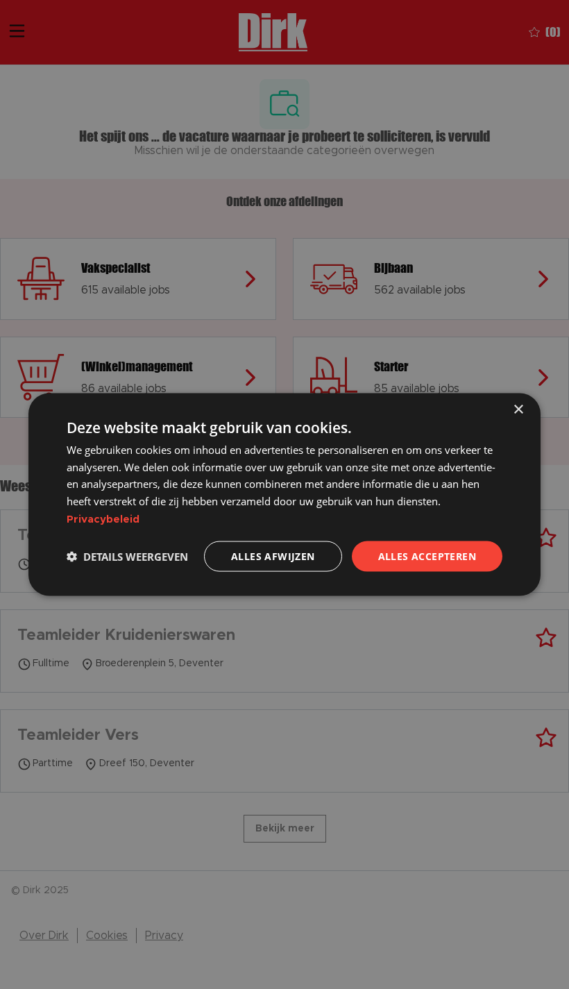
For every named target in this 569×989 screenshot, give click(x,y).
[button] (127, 556)
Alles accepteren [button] (427, 555)
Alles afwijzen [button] (273, 555)
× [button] (518, 409)
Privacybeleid (103, 519)
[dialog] (284, 494)
